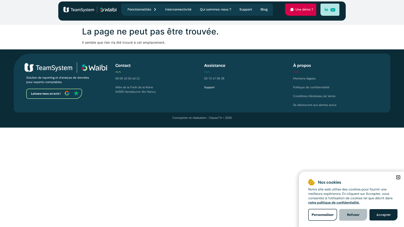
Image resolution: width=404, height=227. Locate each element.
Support (245, 9)
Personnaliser (323, 214)
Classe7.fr (215, 118)
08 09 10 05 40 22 (127, 78)
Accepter (383, 215)
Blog (264, 9)
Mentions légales (304, 78)
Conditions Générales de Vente (314, 96)
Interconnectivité (178, 9)
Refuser (353, 214)
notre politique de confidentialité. (334, 202)
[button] (398, 177)
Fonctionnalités (139, 9)
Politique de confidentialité (311, 87)
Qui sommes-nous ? (215, 9)
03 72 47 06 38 (214, 78)
